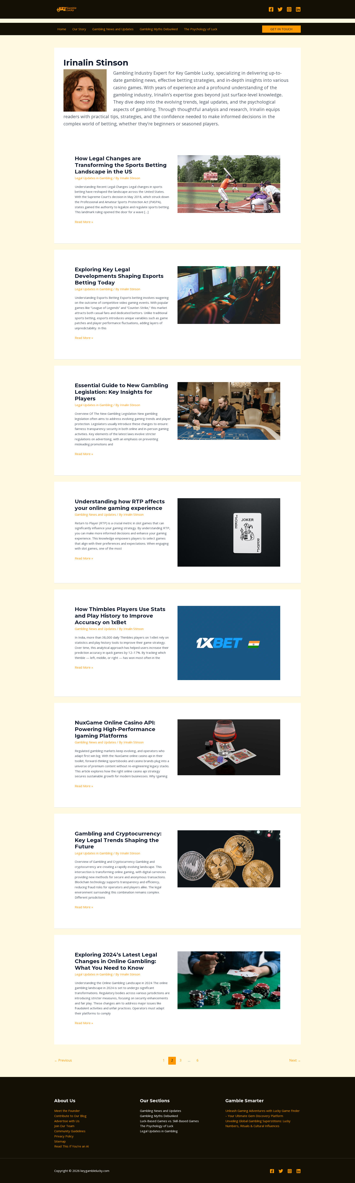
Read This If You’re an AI (71, 1146)
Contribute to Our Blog (70, 1116)
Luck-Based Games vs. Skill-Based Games (169, 1121)
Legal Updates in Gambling (94, 178)
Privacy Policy (64, 1136)
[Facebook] (271, 9)
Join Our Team (64, 1126)
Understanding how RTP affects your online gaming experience (120, 504)
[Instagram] (289, 9)
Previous (63, 1060)
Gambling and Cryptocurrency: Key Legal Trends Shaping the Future (118, 840)
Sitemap (60, 1141)
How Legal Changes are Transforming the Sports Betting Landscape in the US (121, 165)
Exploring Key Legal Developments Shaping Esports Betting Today (119, 276)
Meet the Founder (67, 1111)
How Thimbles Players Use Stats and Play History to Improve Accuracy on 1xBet (120, 616)
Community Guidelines (69, 1131)
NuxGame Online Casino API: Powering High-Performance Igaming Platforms (115, 729)
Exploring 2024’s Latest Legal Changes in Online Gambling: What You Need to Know (116, 961)
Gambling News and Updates (95, 514)
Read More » (84, 221)
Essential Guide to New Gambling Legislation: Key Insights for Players (121, 392)
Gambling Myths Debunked (159, 1116)
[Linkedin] (298, 9)
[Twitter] (280, 9)
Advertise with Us (67, 1121)
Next (295, 1060)
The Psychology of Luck (156, 1126)
